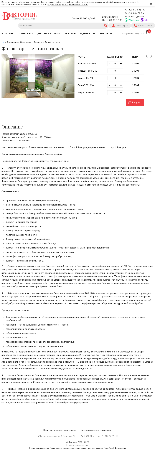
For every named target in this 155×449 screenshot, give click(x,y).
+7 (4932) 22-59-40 (135, 9)
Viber (147, 19)
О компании (25, 33)
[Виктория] (20, 16)
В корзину (137, 102)
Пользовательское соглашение (96, 429)
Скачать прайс (122, 25)
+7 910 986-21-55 (134, 12)
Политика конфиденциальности (59, 429)
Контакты (106, 33)
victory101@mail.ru (135, 16)
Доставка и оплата (49, 33)
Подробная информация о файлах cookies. (68, 4)
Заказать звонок (145, 25)
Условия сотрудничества (80, 33)
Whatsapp (134, 19)
